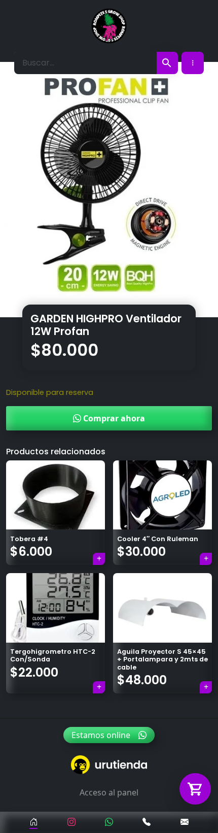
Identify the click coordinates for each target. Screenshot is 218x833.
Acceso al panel (109, 792)
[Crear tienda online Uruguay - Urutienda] (109, 764)
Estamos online (100, 735)
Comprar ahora (113, 418)
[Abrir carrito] (195, 789)
